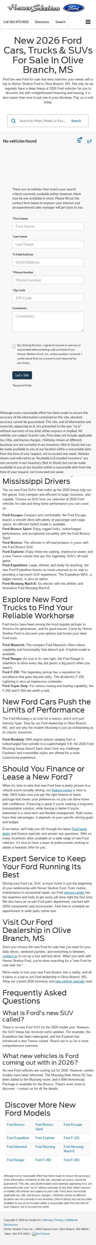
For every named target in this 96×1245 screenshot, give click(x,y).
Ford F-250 (43, 1160)
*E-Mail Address (22, 254)
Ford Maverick (17, 1147)
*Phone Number (22, 272)
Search (76, 121)
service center (74, 892)
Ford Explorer (45, 1138)
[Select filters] (79, 141)
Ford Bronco (15, 1124)
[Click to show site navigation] (88, 22)
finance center (62, 790)
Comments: (19, 308)
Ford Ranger (15, 1160)
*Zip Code (18, 290)
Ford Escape (73, 1124)
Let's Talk (22, 375)
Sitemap (47, 1220)
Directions (42, 22)
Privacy (59, 1220)
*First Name (20, 218)
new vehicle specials (70, 981)
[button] (16, 22)
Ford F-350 (71, 1160)
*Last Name (19, 236)
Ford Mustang (45, 1147)
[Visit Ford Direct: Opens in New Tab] (41, 1233)
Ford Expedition (18, 1138)
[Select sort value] (88, 141)
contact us (9, 956)
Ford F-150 (71, 1138)
